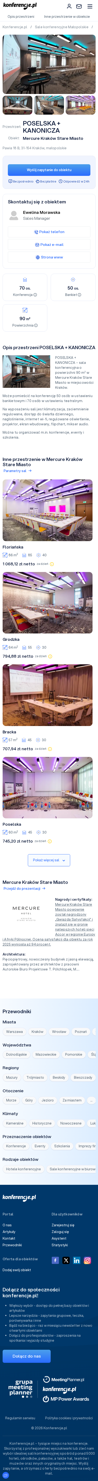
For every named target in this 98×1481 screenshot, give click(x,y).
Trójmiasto (35, 1077)
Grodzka (11, 639)
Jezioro (48, 1100)
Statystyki (60, 1245)
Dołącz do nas (27, 1356)
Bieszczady (83, 1077)
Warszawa (14, 1031)
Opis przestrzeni (21, 16)
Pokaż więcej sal (46, 860)
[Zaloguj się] (69, 6)
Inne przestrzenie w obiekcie (67, 16)
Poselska (12, 824)
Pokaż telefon (51, 231)
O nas (7, 1225)
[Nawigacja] (90, 6)
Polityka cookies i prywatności (69, 1418)
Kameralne (15, 1123)
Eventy (40, 1146)
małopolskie (56, 148)
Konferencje (16, 1146)
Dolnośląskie (16, 1054)
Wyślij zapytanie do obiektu (49, 170)
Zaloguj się (60, 1231)
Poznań (81, 1031)
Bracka (9, 732)
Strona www (52, 257)
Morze (11, 1100)
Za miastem (72, 1100)
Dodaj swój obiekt (17, 1270)
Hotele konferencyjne (23, 1169)
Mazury (12, 1077)
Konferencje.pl (15, 27)
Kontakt (9, 1238)
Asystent (59, 1238)
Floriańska (13, 547)
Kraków (38, 148)
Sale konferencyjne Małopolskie (62, 27)
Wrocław (59, 1031)
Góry (29, 1100)
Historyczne (42, 1123)
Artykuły (9, 1231)
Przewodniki (12, 1245)
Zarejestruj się (63, 1225)
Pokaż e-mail (52, 244)
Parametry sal (15, 471)
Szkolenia (62, 1146)
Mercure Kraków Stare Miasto (53, 138)
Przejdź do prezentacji (22, 888)
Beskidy (59, 1077)
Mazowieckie (46, 1054)
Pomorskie (73, 1054)
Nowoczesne (71, 1123)
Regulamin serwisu (20, 1418)
